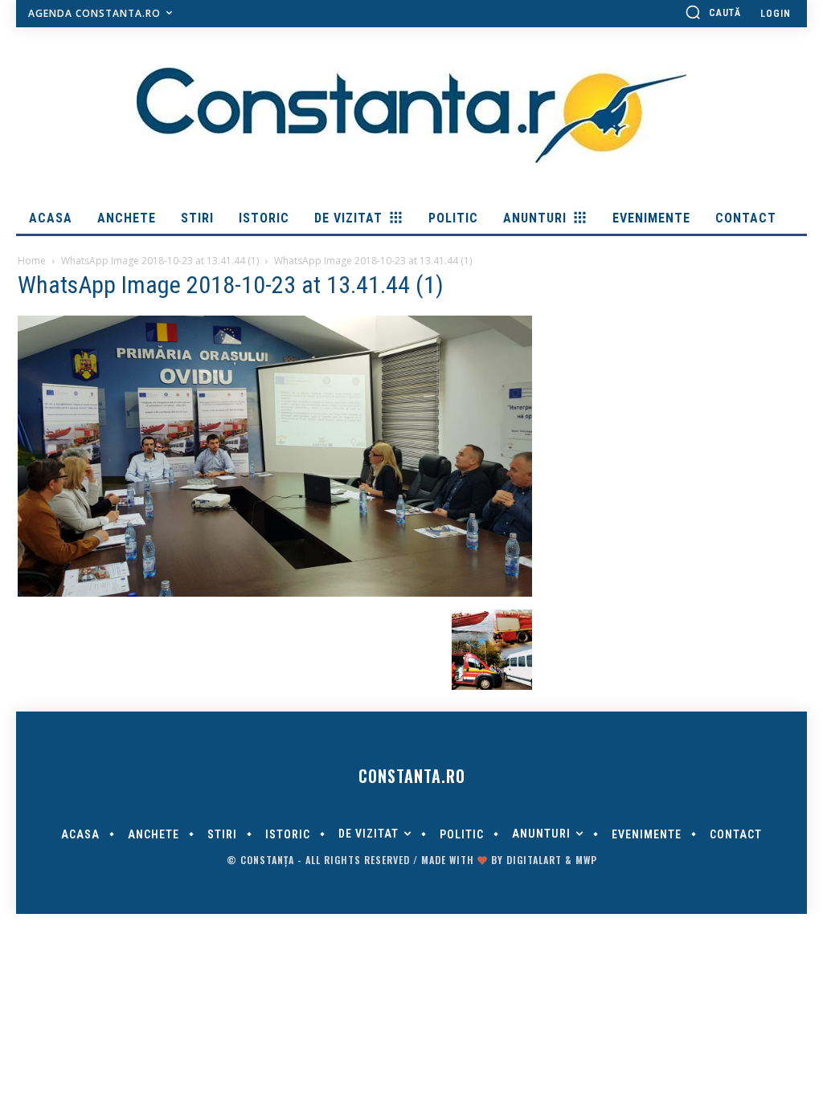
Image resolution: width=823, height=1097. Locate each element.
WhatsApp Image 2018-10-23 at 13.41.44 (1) (160, 260)
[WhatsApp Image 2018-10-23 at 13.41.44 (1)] (275, 592)
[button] (713, 12)
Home (32, 260)
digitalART (534, 860)
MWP (586, 860)
